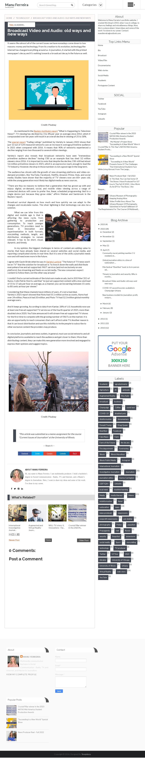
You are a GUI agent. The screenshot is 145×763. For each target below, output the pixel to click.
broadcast (104, 401)
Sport (118, 542)
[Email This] (10, 534)
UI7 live (115, 554)
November (107, 236)
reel (117, 530)
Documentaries (104, 65)
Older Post (84, 540)
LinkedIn (101, 119)
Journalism (130, 472)
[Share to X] (15, 534)
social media (105, 542)
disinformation (106, 419)
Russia (127, 530)
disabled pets (120, 413)
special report (18, 142)
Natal (120, 501)
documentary (123, 419)
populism (131, 525)
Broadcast (102, 55)
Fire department (106, 448)
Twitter (101, 99)
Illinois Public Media (108, 460)
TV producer (120, 548)
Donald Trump (106, 425)
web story (121, 572)
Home (9, 18)
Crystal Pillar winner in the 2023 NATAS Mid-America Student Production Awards (123, 136)
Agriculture (104, 390)
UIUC (127, 554)
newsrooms (123, 513)
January (106, 312)
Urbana (125, 566)
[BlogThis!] (12, 534)
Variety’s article (53, 261)
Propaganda (105, 530)
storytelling (131, 542)
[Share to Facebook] (18, 534)
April (105, 250)
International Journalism (110, 466)
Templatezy (86, 754)
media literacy (116, 495)
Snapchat (116, 536)
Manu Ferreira (16, 5)
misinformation (106, 501)
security (103, 536)
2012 (102, 319)
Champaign (104, 407)
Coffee (118, 407)
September (107, 241)
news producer (106, 513)
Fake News (104, 437)
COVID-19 (104, 413)
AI (116, 390)
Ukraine (103, 560)
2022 (102, 229)
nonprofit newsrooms (108, 519)
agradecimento (121, 384)
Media (102, 495)
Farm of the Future (107, 442)
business (117, 401)
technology (23, 18)
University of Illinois (108, 566)
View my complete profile (21, 674)
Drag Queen (123, 425)
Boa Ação (125, 396)
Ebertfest (103, 431)
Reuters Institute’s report (46, 131)
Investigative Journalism (110, 472)
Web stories (103, 70)
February (106, 308)
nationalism (104, 507)
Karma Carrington (126, 478)
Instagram (102, 114)
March (105, 303)
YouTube (101, 109)
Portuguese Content (106, 85)
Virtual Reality (105, 572)
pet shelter (127, 519)
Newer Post (14, 540)
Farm (117, 437)
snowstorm (130, 536)
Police (119, 525)
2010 (102, 328)
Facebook (102, 104)
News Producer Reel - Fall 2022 (123, 176)
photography (105, 525)
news (117, 507)
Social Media (103, 75)
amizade (126, 390)
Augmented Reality (107, 396)
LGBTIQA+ (104, 484)
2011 (102, 323)
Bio (99, 50)
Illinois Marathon (118, 454)
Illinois (102, 454)
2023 (102, 224)
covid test (131, 407)
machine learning (121, 489)
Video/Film (102, 60)
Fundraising (124, 448)
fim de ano (125, 442)
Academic (19, 25)
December (107, 232)
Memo (131, 495)
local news (104, 489)
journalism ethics (106, 478)
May (104, 245)
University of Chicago (121, 560)
